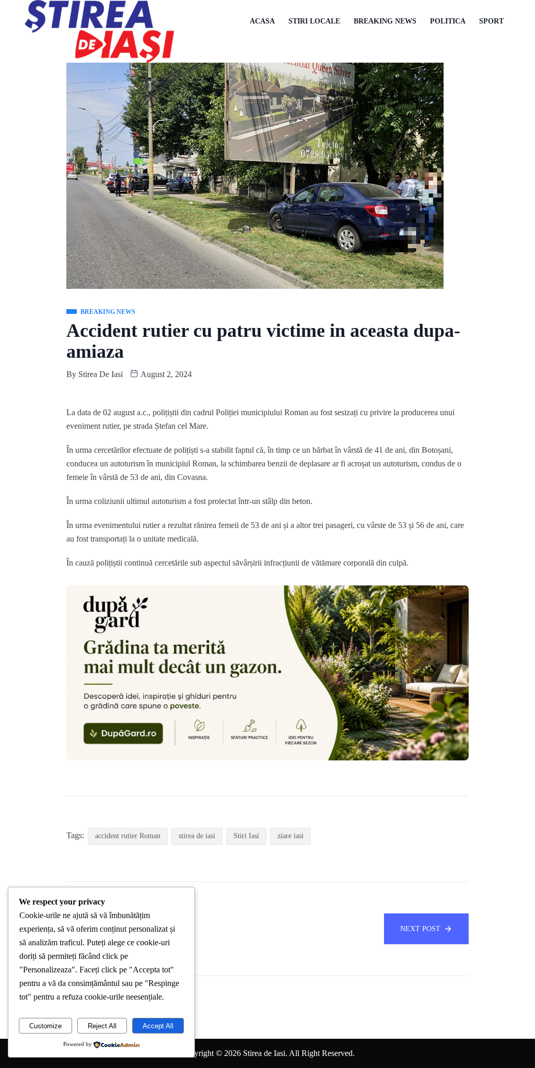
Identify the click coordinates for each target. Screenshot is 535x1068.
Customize (45, 1026)
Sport (491, 21)
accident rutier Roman (127, 836)
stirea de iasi (197, 836)
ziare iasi (290, 836)
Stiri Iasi (246, 836)
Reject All (102, 1026)
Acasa (262, 21)
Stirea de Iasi (100, 374)
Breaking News (385, 21)
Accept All (158, 1026)
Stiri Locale (314, 21)
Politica (448, 21)
